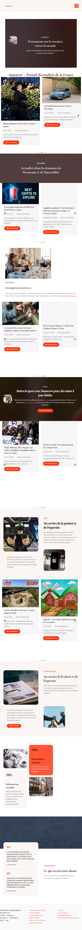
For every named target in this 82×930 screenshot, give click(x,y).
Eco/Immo (4, 918)
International (13, 918)
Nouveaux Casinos (64, 915)
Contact (3, 915)
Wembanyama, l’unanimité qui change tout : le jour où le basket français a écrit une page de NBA (20, 476)
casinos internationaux (68, 296)
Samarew (8, 6)
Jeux (7, 920)
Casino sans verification (37, 920)
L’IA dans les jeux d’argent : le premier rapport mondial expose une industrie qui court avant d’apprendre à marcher (60, 109)
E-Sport (61, 910)
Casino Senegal (34, 913)
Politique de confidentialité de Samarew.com (10, 911)
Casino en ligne (34, 918)
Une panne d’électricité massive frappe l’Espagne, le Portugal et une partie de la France (19, 105)
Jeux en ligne (62, 913)
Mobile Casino (65, 542)
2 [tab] (38, 152)
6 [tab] (46, 152)
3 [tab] (40, 152)
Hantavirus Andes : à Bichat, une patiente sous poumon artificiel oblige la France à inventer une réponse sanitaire (20, 344)
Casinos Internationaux (37, 910)
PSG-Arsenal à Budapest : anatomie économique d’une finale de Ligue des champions (19, 622)
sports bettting (30, 402)
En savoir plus (11, 123)
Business (10, 915)
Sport (2, 920)
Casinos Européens (35, 923)
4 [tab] (42, 152)
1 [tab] (36, 152)
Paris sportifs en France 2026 (68, 918)
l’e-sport (46, 400)
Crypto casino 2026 (36, 915)
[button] (4, 115)
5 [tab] (44, 152)
